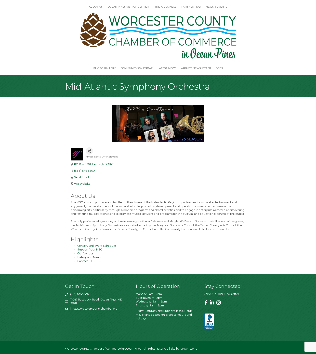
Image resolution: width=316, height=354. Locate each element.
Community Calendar (136, 68)
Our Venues (85, 253)
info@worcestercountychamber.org (94, 308)
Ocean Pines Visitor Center (128, 6)
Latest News (167, 68)
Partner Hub (191, 6)
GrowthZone (188, 348)
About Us (96, 6)
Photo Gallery (104, 68)
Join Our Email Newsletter (221, 294)
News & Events (216, 6)
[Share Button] (89, 151)
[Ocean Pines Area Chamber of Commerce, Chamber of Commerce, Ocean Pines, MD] (209, 322)
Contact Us (84, 261)
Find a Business (165, 6)
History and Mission (89, 257)
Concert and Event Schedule (96, 245)
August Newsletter (196, 68)
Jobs (219, 68)
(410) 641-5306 (79, 294)
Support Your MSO (90, 249)
